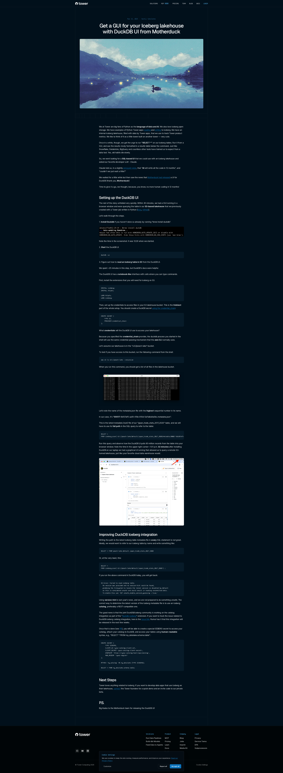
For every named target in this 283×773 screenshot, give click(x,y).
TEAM (184, 4)
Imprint (182, 745)
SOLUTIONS (154, 4)
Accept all (175, 766)
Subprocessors (201, 748)
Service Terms (201, 741)
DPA (196, 745)
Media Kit (183, 748)
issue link (145, 619)
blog (139, 210)
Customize (107, 766)
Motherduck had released (159, 177)
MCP (164, 4)
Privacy (198, 738)
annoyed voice (129, 168)
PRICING (175, 4)
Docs (167, 748)
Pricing (168, 741)
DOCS (198, 4)
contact (117, 689)
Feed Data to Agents (154, 745)
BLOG (191, 4)
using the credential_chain (163, 308)
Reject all (163, 766)
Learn (167, 745)
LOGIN (205, 4)
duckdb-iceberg (129, 616)
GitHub (145, 210)
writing (158, 130)
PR (121, 629)
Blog (182, 738)
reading (147, 130)
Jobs (182, 741)
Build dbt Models (153, 741)
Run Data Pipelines (153, 738)
